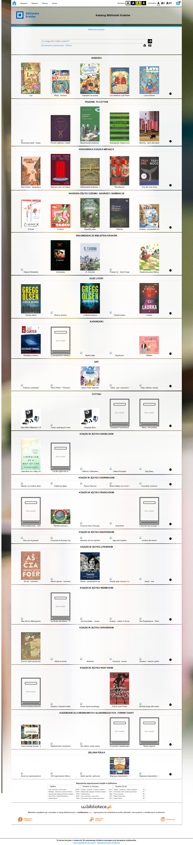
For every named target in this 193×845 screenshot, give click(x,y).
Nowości (23, 3)
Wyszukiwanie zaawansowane (52, 45)
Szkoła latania (53, 798)
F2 (169, 3)
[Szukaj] (150, 41)
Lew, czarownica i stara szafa (57, 789)
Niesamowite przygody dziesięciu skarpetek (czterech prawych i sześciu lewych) (72, 794)
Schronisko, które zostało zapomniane (92, 798)
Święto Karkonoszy (119, 796)
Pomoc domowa (118, 794)
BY (143, 3)
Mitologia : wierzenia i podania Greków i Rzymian (63, 791)
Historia (35, 3)
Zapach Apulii (118, 798)
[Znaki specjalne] (150, 45)
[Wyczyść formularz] (144, 45)
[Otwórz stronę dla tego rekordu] (31, 78)
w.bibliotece (83, 812)
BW (133, 3)
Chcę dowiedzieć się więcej (84, 843)
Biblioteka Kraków (96, 29)
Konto (54, 3)
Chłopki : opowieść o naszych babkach (93, 789)
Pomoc (45, 3)
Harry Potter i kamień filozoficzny (58, 796)
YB (138, 3)
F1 (163, 3)
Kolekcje (68, 45)
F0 (158, 3)
